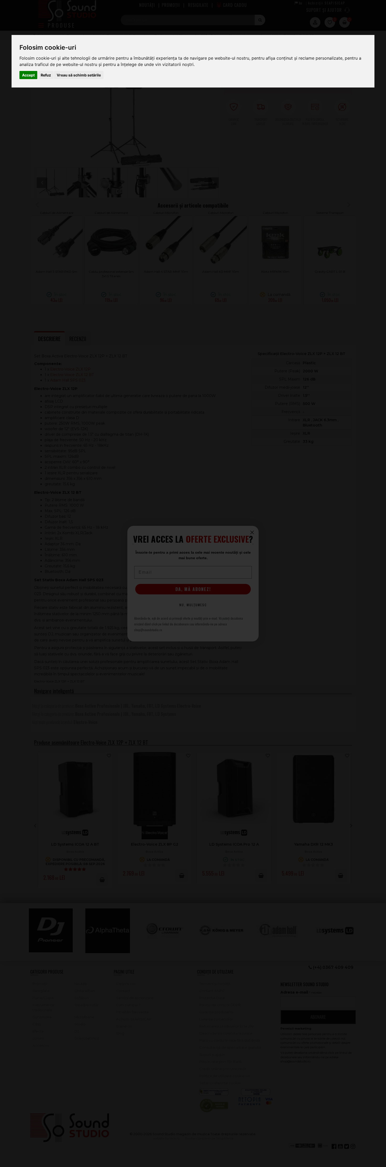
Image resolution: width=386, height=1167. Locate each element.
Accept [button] (28, 75)
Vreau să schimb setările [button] (79, 75)
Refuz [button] (46, 75)
